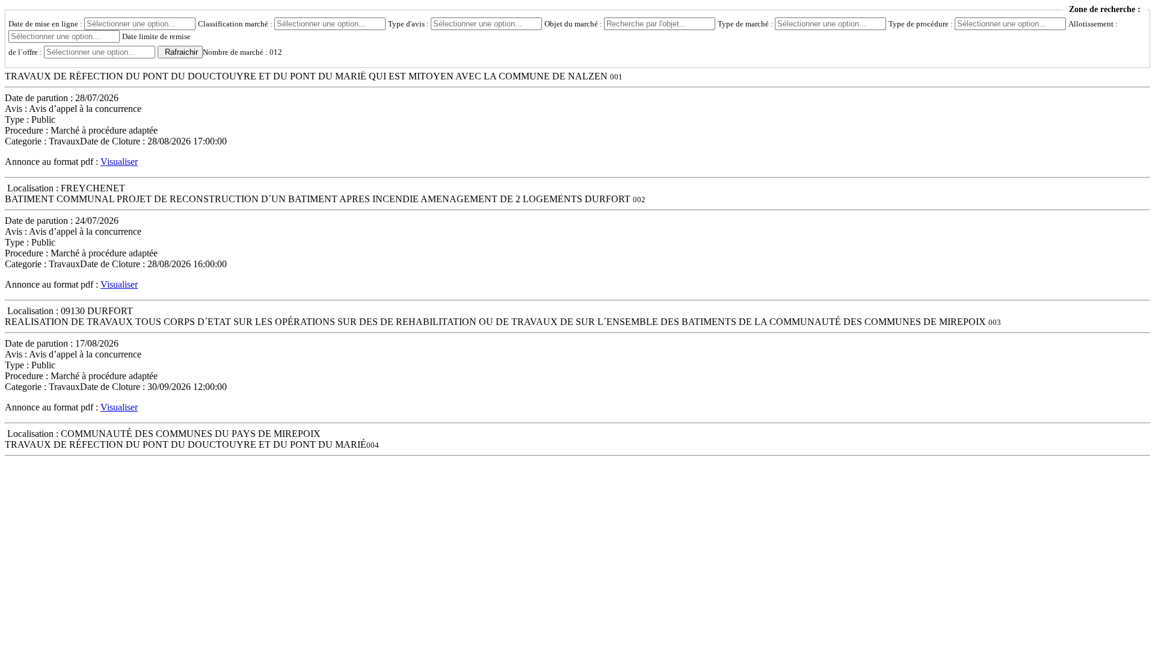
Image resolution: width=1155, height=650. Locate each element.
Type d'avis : (409, 23)
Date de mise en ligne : (46, 23)
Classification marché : (236, 23)
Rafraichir (181, 52)
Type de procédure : (922, 23)
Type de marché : (746, 23)
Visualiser (119, 161)
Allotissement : (1093, 23)
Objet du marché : (574, 23)
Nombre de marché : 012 (242, 52)
